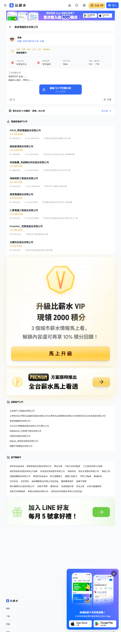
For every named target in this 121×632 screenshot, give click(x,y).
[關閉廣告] (114, 574)
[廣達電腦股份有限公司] (60, 198)
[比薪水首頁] (12, 600)
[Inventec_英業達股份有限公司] (60, 230)
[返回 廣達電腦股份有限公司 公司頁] (60, 27)
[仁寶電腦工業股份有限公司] (60, 214)
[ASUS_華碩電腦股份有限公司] (60, 134)
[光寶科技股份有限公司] (60, 246)
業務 (19, 37)
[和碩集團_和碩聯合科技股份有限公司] (60, 166)
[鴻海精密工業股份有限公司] (60, 182)
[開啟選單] (5, 5)
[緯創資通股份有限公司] (60, 150)
